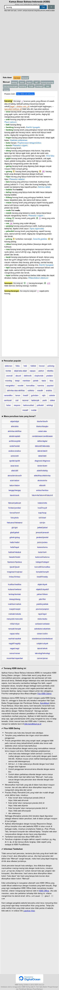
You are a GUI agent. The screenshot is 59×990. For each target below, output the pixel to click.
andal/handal (15, 446)
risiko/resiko (42, 618)
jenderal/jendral (42, 537)
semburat (8, 400)
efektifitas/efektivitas (42, 475)
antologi (50, 405)
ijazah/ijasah (15, 566)
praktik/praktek (42, 604)
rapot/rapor (42, 614)
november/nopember (15, 658)
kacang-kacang (47, 82)
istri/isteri (42, 517)
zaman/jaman (42, 658)
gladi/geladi (14, 532)
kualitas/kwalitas (14, 584)
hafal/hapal (14, 547)
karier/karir (42, 552)
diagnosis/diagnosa (42, 460)
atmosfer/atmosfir (15, 475)
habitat (33, 365)
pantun (41, 370)
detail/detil (42, 455)
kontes (8, 370)
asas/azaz (15, 465)
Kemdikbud (44, 703)
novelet (20, 385)
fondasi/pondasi (14, 507)
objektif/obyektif (42, 589)
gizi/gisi (15, 527)
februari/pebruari (14, 502)
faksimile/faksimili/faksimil (42, 495)
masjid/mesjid (14, 609)
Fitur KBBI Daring (44, 693)
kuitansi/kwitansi (14, 589)
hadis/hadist (14, 542)
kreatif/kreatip (42, 576)
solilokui (31, 390)
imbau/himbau (14, 576)
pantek (35, 380)
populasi (50, 385)
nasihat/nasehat (14, 638)
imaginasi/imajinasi (14, 571)
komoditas (30, 385)
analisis (49, 390)
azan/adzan (14, 480)
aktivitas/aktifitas (14, 431)
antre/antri (15, 455)
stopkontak (39, 375)
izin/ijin (42, 522)
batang (15, 82)
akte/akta (14, 426)
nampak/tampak (14, 628)
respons (17, 405)
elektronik (28, 375)
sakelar (52, 395)
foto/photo (15, 517)
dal (36, 82)
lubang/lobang (14, 599)
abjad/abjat (14, 421)
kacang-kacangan (11, 86)
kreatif (25, 395)
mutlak (33, 410)
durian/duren (42, 465)
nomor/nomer (14, 653)
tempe (6, 90)
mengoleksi (10, 385)
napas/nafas (14, 633)
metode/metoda (15, 614)
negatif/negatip (14, 643)
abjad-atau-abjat (20, 370)
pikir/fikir (42, 599)
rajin (43, 395)
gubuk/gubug (15, 537)
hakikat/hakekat (14, 552)
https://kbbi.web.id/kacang (25, 94)
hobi (25, 365)
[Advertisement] (29, 42)
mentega (39, 86)
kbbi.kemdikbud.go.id (32, 723)
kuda (31, 86)
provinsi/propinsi (42, 609)
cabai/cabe (42, 431)
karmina (41, 385)
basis (44, 380)
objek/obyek (42, 584)
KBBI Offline (44, 890)
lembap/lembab (15, 594)
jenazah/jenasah (42, 532)
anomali (9, 375)
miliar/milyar (14, 623)
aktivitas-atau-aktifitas (16, 390)
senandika (8, 395)
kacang (17, 77)
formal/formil (15, 512)
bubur (29, 82)
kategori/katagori (42, 562)
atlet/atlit (14, 470)
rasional (25, 400)
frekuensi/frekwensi (14, 522)
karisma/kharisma (42, 557)
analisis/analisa (15, 451)
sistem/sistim (42, 633)
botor (22, 82)
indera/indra (42, 502)
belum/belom (15, 485)
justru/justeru (42, 542)
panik (45, 400)
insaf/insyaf (42, 507)
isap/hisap (42, 512)
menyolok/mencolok (15, 618)
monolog (8, 380)
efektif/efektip (42, 470)
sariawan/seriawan (42, 623)
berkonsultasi (28, 405)
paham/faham (42, 594)
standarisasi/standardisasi (42, 638)
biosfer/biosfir (42, 421)
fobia (17, 365)
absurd (18, 375)
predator (49, 375)
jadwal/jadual (42, 527)
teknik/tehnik (42, 648)
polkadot (40, 405)
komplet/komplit (42, 571)
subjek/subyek (42, 643)
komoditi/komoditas (42, 566)
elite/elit (42, 485)
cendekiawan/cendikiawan (42, 436)
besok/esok (14, 495)
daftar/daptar (42, 441)
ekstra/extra (42, 480)
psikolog (51, 365)
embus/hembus (42, 490)
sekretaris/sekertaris (42, 628)
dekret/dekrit (42, 451)
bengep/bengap (15, 490)
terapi (17, 380)
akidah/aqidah (14, 436)
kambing (23, 86)
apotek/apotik (14, 460)
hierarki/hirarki (14, 557)
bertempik (35, 400)
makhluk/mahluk (14, 604)
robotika (50, 370)
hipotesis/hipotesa (14, 562)
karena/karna (42, 547)
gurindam (34, 395)
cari (17, 400)
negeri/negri (14, 648)
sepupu (33, 370)
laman (17, 395)
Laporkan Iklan (29, 910)
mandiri (40, 390)
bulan (8, 405)
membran (26, 380)
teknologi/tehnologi (42, 653)
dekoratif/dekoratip (42, 446)
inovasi (42, 365)
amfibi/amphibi (14, 441)
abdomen (8, 365)
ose (47, 86)
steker (52, 400)
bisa (51, 380)
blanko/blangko (42, 426)
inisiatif (25, 410)
